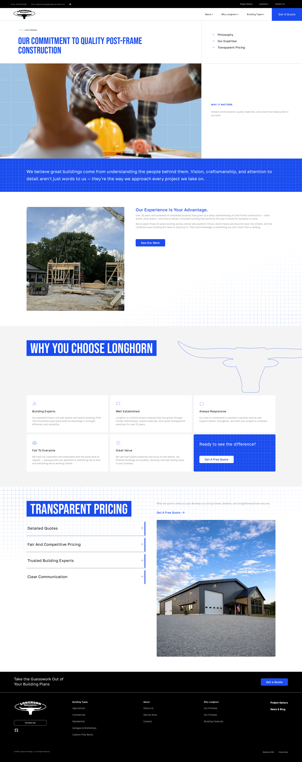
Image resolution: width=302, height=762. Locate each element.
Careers (147, 721)
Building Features (213, 721)
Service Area (150, 714)
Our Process (210, 714)
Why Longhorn (229, 14)
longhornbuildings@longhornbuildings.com (50, 4)
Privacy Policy (283, 752)
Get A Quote (286, 14)
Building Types (254, 14)
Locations (263, 4)
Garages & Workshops (84, 727)
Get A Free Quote (216, 459)
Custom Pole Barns (82, 734)
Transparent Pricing (231, 47)
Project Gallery (246, 4)
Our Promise (210, 708)
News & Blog (277, 709)
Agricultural (78, 708)
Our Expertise (227, 41)
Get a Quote (274, 682)
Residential (78, 721)
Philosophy (225, 34)
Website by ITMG (268, 752)
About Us (148, 708)
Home (20, 30)
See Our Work (150, 242)
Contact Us (280, 4)
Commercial (78, 714)
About (208, 14)
